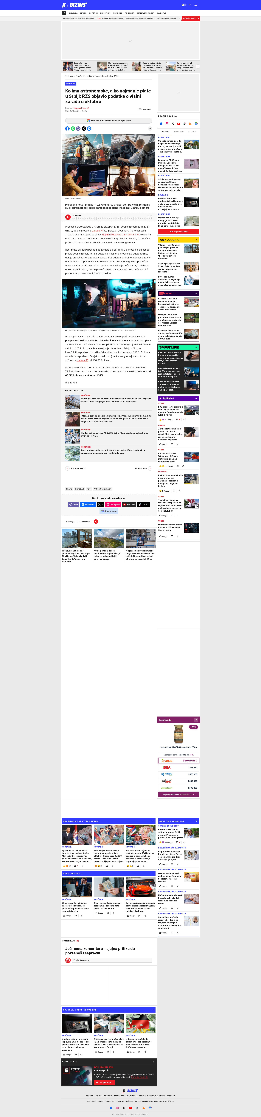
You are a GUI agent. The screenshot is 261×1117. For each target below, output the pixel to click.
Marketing (91, 1101)
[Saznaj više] (153, 1062)
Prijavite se (105, 1082)
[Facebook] (161, 123)
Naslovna (69, 76)
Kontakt (101, 1101)
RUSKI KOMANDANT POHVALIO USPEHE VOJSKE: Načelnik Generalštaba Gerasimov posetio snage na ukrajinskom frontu (97, 18)
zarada (96, 230)
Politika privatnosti (150, 1101)
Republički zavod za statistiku (119, 234)
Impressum (110, 1101)
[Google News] (196, 123)
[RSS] (190, 123)
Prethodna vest (78, 468)
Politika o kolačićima (125, 1101)
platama (81, 360)
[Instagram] (167, 123)
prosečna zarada (102, 489)
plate (69, 489)
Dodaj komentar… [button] (82, 960)
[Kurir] (75, 4)
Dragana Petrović (81, 108)
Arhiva (138, 1101)
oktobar (79, 489)
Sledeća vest (141, 468)
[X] (173, 123)
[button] (145, 109)
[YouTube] (179, 123)
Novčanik (80, 76)
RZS (89, 489)
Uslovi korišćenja (166, 1101)
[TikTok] (184, 123)
